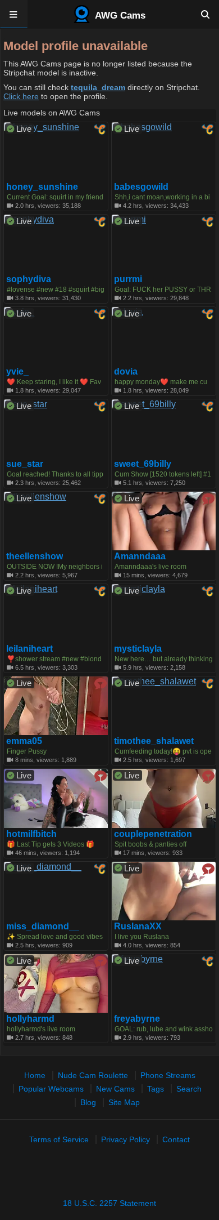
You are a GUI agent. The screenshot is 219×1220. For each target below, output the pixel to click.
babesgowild (141, 187)
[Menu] (14, 14)
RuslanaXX (138, 926)
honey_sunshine (42, 187)
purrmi (128, 279)
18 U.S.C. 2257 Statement (109, 1203)
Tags (155, 1088)
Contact (176, 1139)
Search (189, 1088)
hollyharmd (30, 1018)
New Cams (115, 1088)
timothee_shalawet (154, 741)
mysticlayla (138, 648)
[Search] (205, 14)
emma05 (24, 741)
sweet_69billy (142, 464)
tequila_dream (98, 87)
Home (34, 1075)
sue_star (24, 464)
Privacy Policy (125, 1139)
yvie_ (17, 371)
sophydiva (28, 279)
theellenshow (34, 556)
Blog (88, 1102)
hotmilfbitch (31, 834)
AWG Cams (119, 15)
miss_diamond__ (42, 926)
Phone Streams (167, 1075)
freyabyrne (137, 1018)
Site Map (124, 1102)
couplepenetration (153, 834)
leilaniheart (29, 648)
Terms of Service (59, 1139)
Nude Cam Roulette (93, 1075)
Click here (21, 96)
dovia (126, 371)
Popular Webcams (51, 1088)
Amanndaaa (140, 556)
